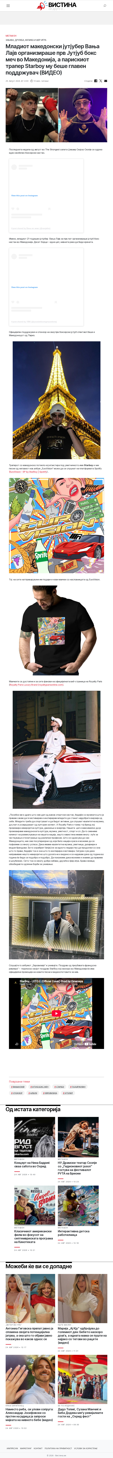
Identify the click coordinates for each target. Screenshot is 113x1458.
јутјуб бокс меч (40, 1086)
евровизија (51, 1093)
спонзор (17, 1093)
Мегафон (11, 35)
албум (33, 1093)
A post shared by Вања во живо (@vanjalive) (30, 228)
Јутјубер (69, 1093)
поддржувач (78, 1086)
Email (105, 80)
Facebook (95, 80)
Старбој (60, 1086)
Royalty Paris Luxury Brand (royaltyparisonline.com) (36, 684)
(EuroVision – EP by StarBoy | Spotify (28, 471)
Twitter (100, 80)
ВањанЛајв (18, 1086)
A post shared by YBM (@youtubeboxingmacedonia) (34, 322)
